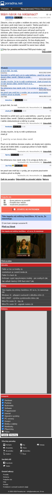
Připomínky (9, 429)
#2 (50, 110)
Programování (10, 411)
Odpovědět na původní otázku (29, 179)
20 (32, 281)
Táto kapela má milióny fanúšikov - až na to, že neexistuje (22, 231)
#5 (50, 154)
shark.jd (8, 111)
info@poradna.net (33, 491)
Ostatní (8, 421)
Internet (8, 413)
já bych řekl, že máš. (9, 71)
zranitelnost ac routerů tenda (13, 272)
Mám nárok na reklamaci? (19, 14)
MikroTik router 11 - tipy (11, 301)
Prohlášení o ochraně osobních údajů (15, 487)
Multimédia (9, 406)
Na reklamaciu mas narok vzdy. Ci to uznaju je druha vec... (24, 88)
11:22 (25, 165)
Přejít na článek (8, 227)
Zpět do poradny (8, 179)
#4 (50, 126)
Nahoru (46, 179)
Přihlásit (37, 9)
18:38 (24, 17)
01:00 (23, 126)
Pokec (7, 432)
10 (37, 298)
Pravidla (5, 474)
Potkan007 (9, 17)
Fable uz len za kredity (11, 269)
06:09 (21, 155)
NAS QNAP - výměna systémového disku (18, 298)
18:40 (25, 100)
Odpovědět (46, 52)
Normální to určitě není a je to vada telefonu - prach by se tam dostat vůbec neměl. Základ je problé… (26, 76)
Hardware (8, 400)
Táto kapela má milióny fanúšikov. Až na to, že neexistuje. (25, 290)
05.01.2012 (18, 17)
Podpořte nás (6, 197)
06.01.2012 (17, 126)
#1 (50, 100)
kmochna (8, 100)
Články (3, 286)
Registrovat (45, 9)
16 (46, 278)
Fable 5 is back (8, 275)
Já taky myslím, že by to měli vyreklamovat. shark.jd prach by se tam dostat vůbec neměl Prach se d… (26, 83)
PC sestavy (9, 419)
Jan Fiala (8, 165)
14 (3, 292)
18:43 (24, 111)
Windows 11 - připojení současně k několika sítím (22, 295)
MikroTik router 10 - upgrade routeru (16, 304)
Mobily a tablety (32, 17)
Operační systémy (12, 416)
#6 (50, 165)
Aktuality (4, 265)
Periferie (8, 403)
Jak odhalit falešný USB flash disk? (16, 281)
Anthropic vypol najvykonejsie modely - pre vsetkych (23, 278)
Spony (7, 155)
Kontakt (5, 484)
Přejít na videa (6, 261)
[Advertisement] (26, 60)
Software (8, 408)
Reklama (6, 477)
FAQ (4, 482)
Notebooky (9, 426)
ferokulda (8, 126)
